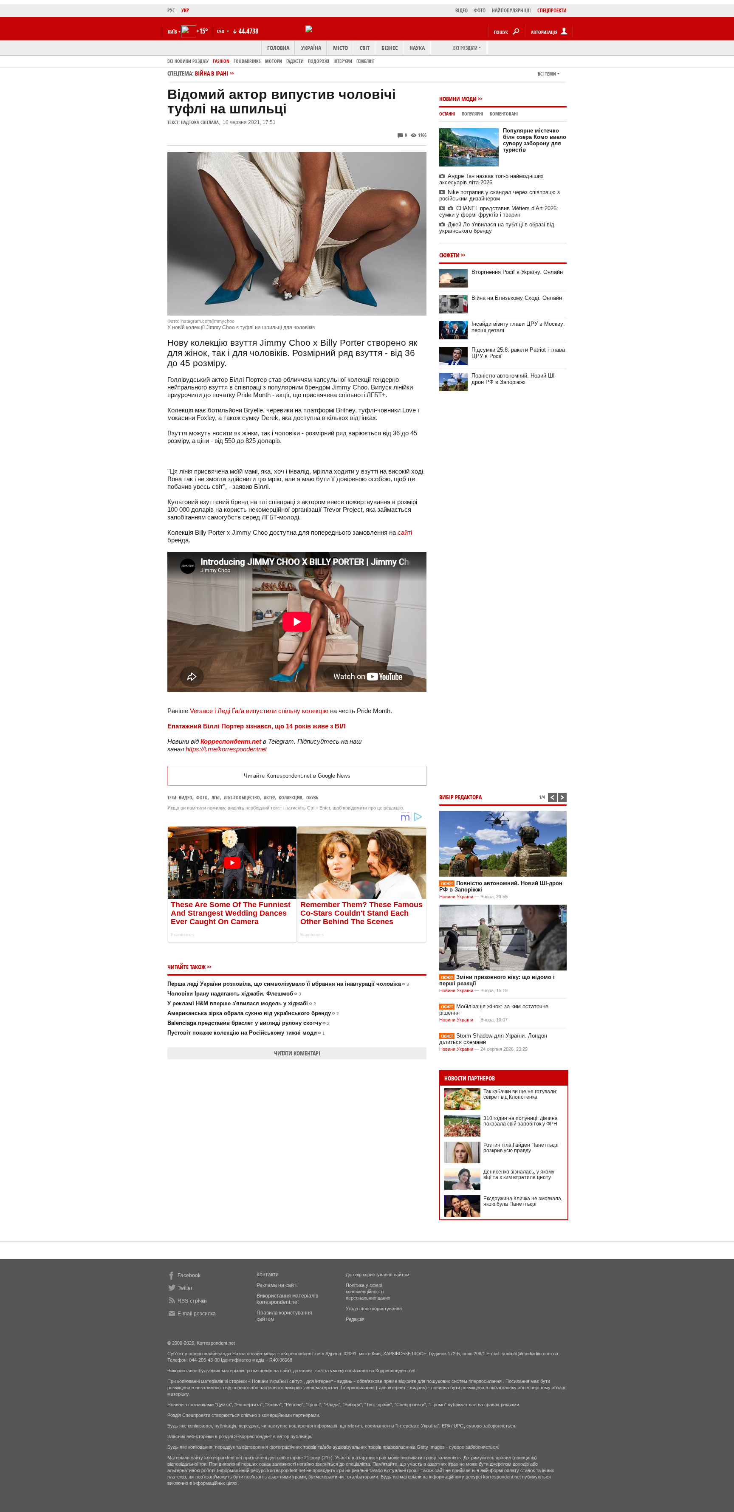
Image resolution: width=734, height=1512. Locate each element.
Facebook (189, 1275)
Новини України (456, 896)
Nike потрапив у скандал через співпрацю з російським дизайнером (499, 195)
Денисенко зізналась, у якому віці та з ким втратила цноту (518, 1174)
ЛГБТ (216, 797)
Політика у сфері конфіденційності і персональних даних (368, 1291)
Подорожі (318, 61)
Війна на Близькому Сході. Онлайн (516, 298)
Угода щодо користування (374, 1308)
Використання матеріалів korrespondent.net (287, 1299)
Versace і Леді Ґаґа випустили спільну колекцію (259, 710)
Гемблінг (365, 61)
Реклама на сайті (277, 1285)
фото (202, 797)
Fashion (221, 61)
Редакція (355, 1319)
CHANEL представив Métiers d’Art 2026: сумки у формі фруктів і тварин (498, 211)
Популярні (472, 113)
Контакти (268, 1275)
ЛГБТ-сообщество (242, 797)
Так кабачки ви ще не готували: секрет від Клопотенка (520, 1094)
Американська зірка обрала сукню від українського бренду (253, 1013)
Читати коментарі (297, 1053)
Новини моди (458, 99)
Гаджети (295, 61)
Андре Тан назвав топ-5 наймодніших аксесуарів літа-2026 (491, 179)
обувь (312, 797)
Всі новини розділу (188, 61)
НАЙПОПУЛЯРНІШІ (511, 10)
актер (269, 797)
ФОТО (480, 10)
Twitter (185, 1288)
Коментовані (504, 113)
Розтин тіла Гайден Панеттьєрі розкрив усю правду (521, 1148)
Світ (365, 48)
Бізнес (389, 48)
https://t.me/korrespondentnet (226, 749)
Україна (311, 48)
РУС (171, 10)
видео (185, 797)
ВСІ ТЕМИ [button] (547, 74)
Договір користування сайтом (377, 1274)
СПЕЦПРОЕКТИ (552, 10)
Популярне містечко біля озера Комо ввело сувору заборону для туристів (534, 140)
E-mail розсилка (197, 1314)
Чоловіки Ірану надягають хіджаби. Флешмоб (234, 993)
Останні (447, 113)
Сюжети (449, 255)
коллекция (290, 797)
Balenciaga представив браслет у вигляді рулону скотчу (248, 1023)
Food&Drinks (247, 61)
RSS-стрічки (192, 1301)
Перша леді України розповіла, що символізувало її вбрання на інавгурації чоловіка (288, 984)
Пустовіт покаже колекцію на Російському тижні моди (246, 1033)
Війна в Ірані (211, 73)
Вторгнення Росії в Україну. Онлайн (517, 272)
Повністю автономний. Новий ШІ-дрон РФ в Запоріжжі (513, 378)
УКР (185, 10)
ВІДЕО (461, 10)
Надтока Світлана (200, 122)
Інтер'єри (342, 61)
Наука (417, 48)
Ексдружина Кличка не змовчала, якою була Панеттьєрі (522, 1201)
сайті (405, 532)
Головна (278, 48)
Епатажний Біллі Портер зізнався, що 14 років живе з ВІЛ (256, 726)
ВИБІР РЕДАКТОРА (460, 797)
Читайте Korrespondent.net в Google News (297, 776)
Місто (340, 48)
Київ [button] (172, 31)
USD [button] (221, 31)
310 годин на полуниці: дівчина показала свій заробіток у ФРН (520, 1121)
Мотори (273, 61)
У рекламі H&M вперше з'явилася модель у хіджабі (241, 1003)
